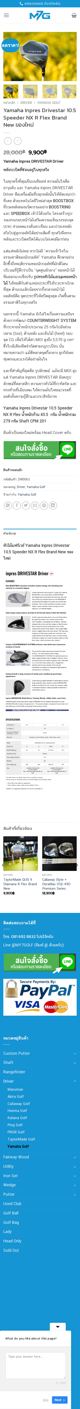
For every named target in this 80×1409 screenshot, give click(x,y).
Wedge (9, 1185)
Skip (45, 1400)
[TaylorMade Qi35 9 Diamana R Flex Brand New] (20, 853)
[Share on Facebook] (17, 505)
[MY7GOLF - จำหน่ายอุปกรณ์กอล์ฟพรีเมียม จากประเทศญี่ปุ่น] (40, 15)
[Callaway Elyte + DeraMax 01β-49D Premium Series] (59, 853)
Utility (8, 1166)
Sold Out (11, 1250)
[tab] (40, 533)
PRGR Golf (16, 1132)
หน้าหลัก (9, 102)
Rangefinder (14, 1071)
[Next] (70, 56)
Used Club (12, 1203)
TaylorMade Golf (21, 1139)
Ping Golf (15, 1125)
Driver (26, 102)
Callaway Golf (19, 1104)
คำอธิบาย (9, 533)
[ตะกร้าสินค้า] (74, 15)
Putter (9, 1194)
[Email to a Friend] (35, 505)
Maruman (15, 1089)
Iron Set (10, 1175)
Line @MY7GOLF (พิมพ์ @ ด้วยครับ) (33, 945)
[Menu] (6, 15)
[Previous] (10, 56)
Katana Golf (17, 1118)
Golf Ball (10, 1213)
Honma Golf (17, 1111)
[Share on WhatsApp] (8, 505)
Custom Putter (16, 1053)
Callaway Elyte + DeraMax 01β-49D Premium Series (56, 883)
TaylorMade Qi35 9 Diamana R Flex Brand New (20, 883)
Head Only (12, 1241)
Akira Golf (16, 1096)
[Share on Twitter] (26, 505)
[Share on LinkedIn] (53, 505)
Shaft (8, 1062)
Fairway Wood (16, 1157)
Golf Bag (11, 1222)
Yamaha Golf (48, 102)
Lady (7, 1231)
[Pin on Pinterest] (44, 505)
